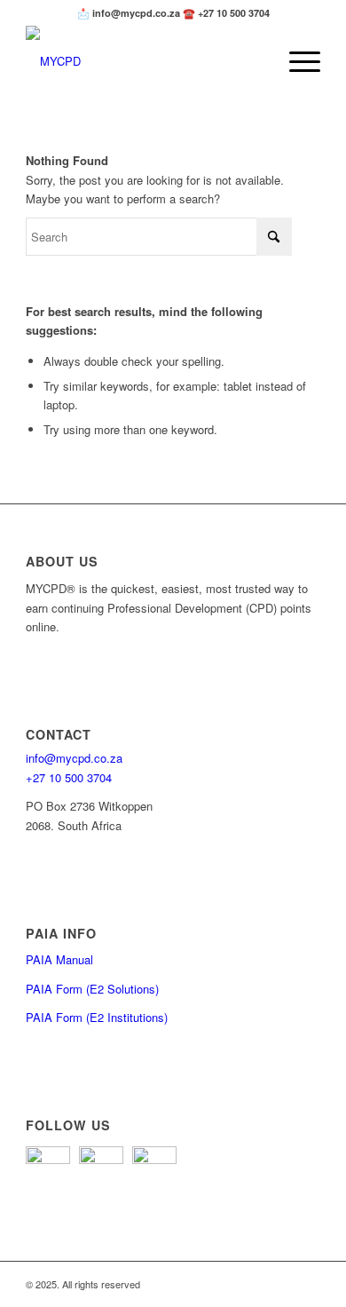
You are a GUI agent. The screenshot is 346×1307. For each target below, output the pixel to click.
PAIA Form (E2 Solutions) (92, 988)
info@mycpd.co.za (74, 757)
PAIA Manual (59, 959)
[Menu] (295, 61)
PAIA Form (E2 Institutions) (97, 1017)
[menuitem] (295, 61)
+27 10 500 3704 (69, 777)
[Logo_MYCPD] (143, 61)
